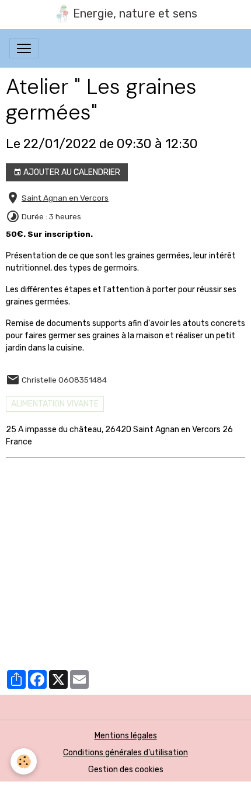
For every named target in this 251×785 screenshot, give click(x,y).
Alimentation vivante (55, 404)
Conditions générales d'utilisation (125, 753)
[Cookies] (24, 761)
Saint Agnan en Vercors (65, 197)
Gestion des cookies (125, 770)
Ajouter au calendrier (71, 172)
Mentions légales (126, 736)
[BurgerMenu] (24, 48)
